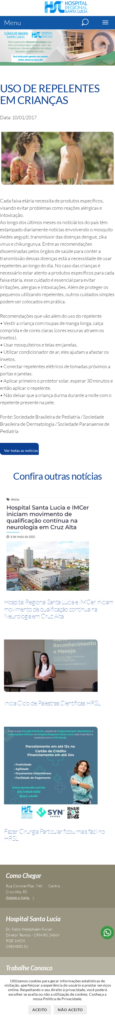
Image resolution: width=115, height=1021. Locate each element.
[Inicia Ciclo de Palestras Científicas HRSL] (51, 666)
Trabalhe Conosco (29, 968)
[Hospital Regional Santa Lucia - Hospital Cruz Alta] (66, 12)
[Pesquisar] (85, 22)
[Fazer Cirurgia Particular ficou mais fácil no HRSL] (51, 774)
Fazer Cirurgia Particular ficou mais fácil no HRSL (54, 835)
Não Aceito (70, 1009)
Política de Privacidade (62, 998)
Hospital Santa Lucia (33, 919)
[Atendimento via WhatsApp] (107, 937)
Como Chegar (23, 875)
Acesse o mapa (18, 897)
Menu (12, 22)
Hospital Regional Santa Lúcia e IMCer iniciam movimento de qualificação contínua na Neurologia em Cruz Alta (58, 608)
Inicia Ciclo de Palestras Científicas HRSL (52, 703)
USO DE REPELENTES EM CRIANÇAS (49, 94)
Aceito (39, 1009)
